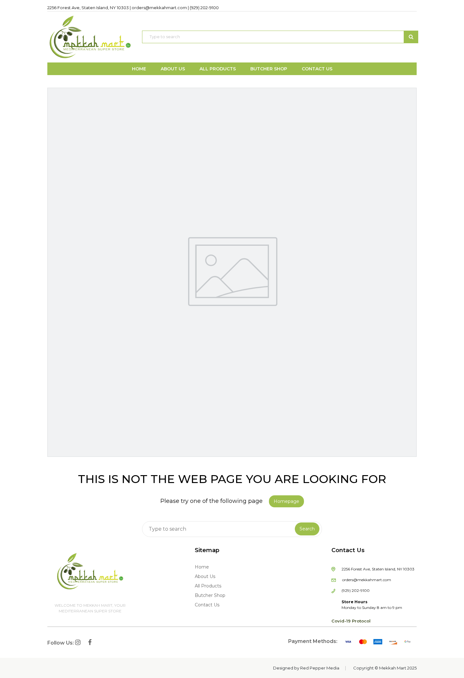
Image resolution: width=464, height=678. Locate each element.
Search (307, 529)
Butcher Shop (210, 595)
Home (202, 567)
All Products (208, 586)
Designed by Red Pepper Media (306, 667)
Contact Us (207, 605)
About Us (205, 576)
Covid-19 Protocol (351, 620)
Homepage (286, 501)
